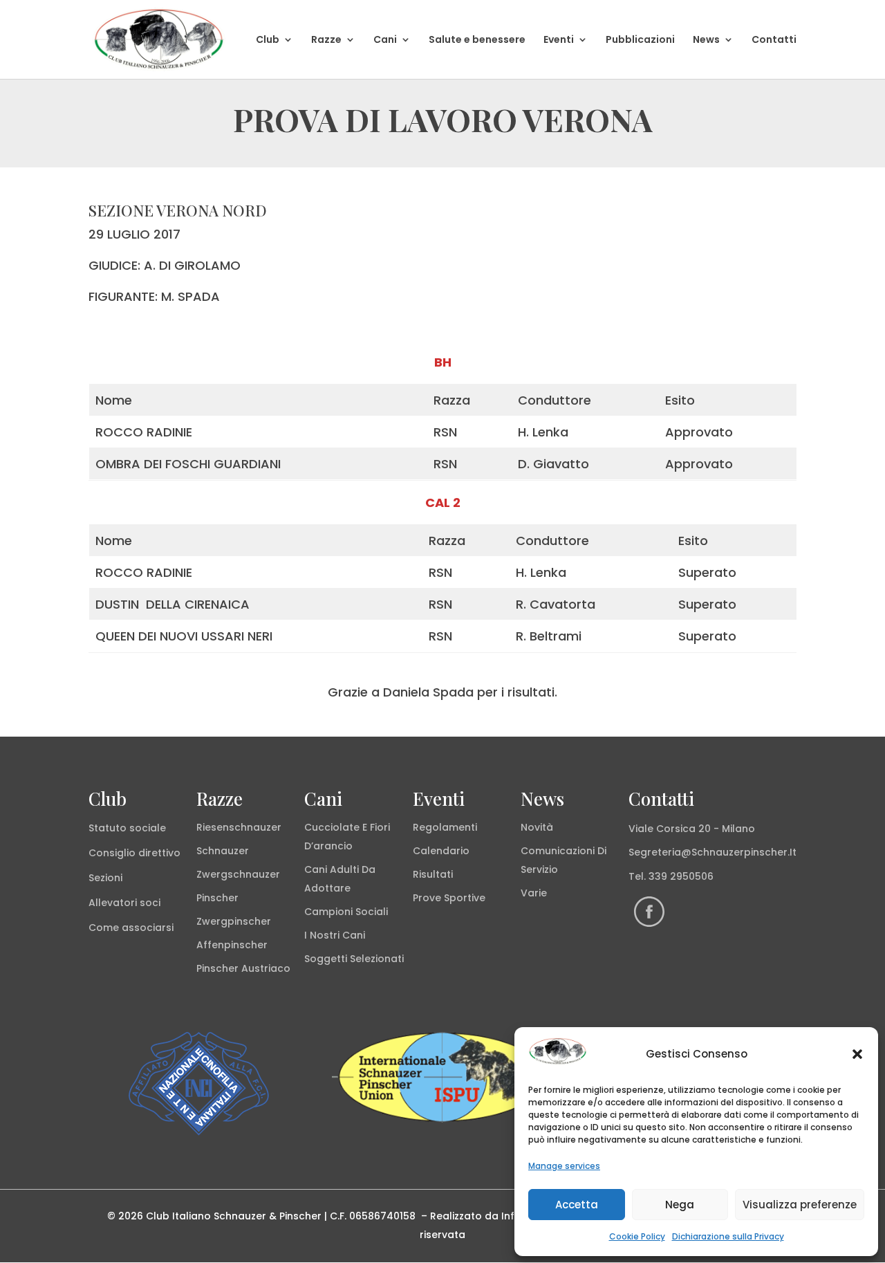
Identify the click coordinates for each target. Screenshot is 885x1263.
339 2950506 (681, 876)
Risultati (433, 874)
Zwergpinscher (233, 921)
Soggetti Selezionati (354, 959)
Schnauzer (222, 851)
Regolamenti (445, 827)
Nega (679, 1204)
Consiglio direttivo (134, 853)
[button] (857, 1054)
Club (267, 40)
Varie (534, 893)
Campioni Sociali (346, 912)
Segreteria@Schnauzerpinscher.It (712, 852)
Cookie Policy (637, 1236)
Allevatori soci (124, 903)
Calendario (441, 851)
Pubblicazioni (640, 40)
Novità (537, 827)
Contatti (774, 40)
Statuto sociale (127, 828)
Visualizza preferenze (800, 1204)
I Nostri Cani (334, 935)
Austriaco (265, 968)
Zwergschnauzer (238, 874)
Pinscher (217, 898)
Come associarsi (131, 927)
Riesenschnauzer (238, 827)
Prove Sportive (449, 898)
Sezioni (105, 878)
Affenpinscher (232, 945)
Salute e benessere (477, 40)
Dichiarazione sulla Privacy (728, 1236)
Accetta (576, 1204)
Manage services (564, 1166)
